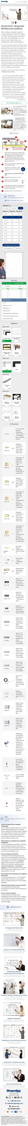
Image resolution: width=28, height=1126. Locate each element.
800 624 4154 (23, 112)
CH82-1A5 (6, 450)
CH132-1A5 (6, 518)
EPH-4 (6, 746)
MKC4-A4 (6, 725)
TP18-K (6, 683)
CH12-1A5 (6, 484)
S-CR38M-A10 (5, 573)
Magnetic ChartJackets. (8, 71)
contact (24, 110)
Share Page (15, 133)
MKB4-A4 (7, 710)
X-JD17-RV (6, 585)
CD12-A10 (6, 501)
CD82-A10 (6, 467)
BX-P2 (6, 696)
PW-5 (6, 778)
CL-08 (6, 766)
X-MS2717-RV (6, 598)
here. (9, 901)
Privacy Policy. (4, 1124)
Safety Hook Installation (7, 866)
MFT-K (6, 563)
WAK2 (6, 806)
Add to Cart (18, 283)
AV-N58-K (6, 668)
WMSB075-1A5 (5, 552)
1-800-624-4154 (15, 1101)
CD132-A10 (6, 535)
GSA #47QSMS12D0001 (14, 1108)
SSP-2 (6, 788)
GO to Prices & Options (12, 103)
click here (3, 882)
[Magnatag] (14, 1091)
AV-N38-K (6, 655)
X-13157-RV (6, 611)
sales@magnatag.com (18, 114)
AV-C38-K (6, 625)
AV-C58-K (6, 640)
